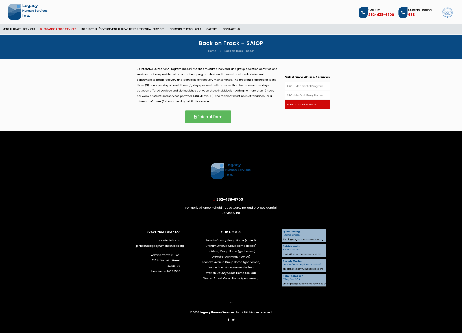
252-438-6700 (381, 15)
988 (411, 15)
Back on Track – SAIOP (301, 104)
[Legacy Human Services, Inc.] (28, 12)
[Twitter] (233, 319)
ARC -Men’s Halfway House (305, 95)
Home (212, 51)
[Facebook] (228, 319)
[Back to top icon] (231, 302)
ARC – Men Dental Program (305, 86)
